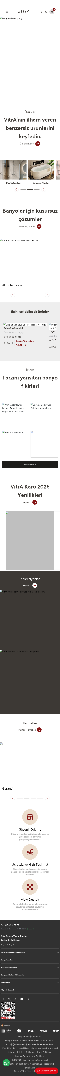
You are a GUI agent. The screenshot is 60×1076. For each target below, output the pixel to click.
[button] (16, 189)
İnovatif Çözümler (27, 226)
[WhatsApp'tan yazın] (6, 1062)
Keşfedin (27, 502)
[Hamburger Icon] (7, 11)
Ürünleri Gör (30, 464)
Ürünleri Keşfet (27, 144)
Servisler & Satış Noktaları (10, 939)
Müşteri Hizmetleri (27, 730)
